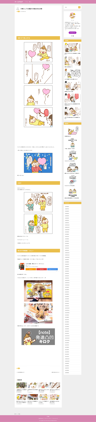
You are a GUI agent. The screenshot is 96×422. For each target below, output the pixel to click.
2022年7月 (67, 319)
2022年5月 (67, 324)
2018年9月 (67, 372)
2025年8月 (67, 234)
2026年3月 (67, 218)
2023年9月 (67, 287)
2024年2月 (67, 275)
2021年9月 (67, 342)
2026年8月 (67, 206)
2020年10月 (67, 361)
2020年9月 (67, 363)
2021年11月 (67, 338)
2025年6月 (67, 238)
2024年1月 (67, 278)
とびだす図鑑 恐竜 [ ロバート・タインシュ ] (35, 263)
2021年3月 (67, 354)
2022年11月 (67, 310)
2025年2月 (67, 248)
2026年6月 (67, 211)
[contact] (73, 35)
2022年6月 (67, 321)
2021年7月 (67, 345)
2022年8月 (67, 317)
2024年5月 (67, 268)
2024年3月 (67, 273)
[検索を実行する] (79, 7)
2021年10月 (67, 340)
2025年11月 (67, 227)
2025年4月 (67, 243)
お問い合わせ (41, 418)
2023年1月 (67, 305)
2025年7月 (67, 236)
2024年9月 (67, 259)
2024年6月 (67, 266)
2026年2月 (67, 220)
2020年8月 (67, 365)
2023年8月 (67, 289)
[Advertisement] (38, 23)
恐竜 (18, 11)
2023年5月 (67, 296)
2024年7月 (67, 264)
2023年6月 (67, 294)
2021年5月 (67, 349)
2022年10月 (67, 312)
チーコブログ (19, 1)
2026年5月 (67, 213)
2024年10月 (67, 257)
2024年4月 (67, 271)
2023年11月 (67, 282)
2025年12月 (67, 225)
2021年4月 (67, 351)
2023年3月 (67, 301)
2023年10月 (67, 285)
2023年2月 (67, 303)
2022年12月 (67, 308)
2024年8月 (67, 261)
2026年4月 (67, 215)
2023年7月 (67, 291)
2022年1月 (67, 333)
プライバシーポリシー (48, 418)
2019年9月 (67, 370)
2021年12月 (67, 335)
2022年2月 (67, 331)
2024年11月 (67, 255)
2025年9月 (67, 231)
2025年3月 (67, 245)
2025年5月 (67, 241)
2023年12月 (67, 280)
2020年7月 (67, 368)
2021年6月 (67, 347)
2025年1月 (67, 250)
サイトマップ (55, 418)
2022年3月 (67, 328)
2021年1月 (67, 356)
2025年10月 (67, 229)
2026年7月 (67, 208)
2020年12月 (67, 358)
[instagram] (71, 35)
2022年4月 (67, 326)
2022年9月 (67, 315)
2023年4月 (67, 298)
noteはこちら (72, 32)
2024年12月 (67, 252)
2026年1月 (67, 222)
